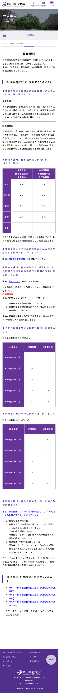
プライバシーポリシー (10, 657)
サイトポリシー (8, 661)
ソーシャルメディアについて (12, 652)
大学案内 (12, 43)
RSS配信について (36, 652)
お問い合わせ (35, 661)
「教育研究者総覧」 (17, 259)
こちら (45, 611)
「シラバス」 (14, 281)
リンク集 (33, 657)
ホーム (4, 43)
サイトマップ (7, 665)
